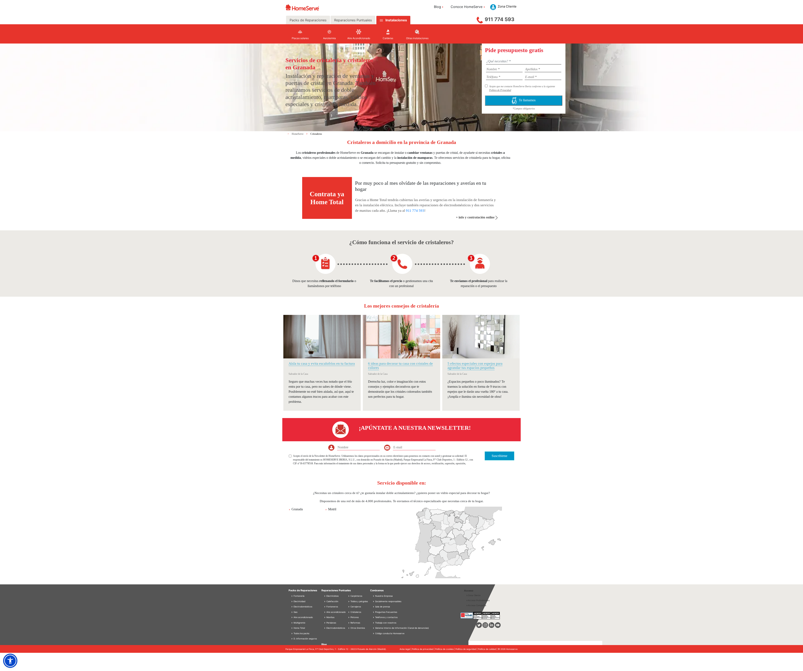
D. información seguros (305, 638)
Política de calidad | (488, 649)
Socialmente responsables (388, 601)
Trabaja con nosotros (385, 622)
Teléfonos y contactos (386, 617)
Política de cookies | (445, 649)
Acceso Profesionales (479, 600)
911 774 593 (499, 19)
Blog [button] (437, 7)
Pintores (354, 617)
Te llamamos (527, 100)
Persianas (331, 622)
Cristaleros (316, 133)
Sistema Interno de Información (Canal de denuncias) (402, 628)
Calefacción (332, 601)
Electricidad (299, 601)
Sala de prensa (382, 606)
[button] (10, 661)
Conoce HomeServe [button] (466, 7)
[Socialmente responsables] (374, 601)
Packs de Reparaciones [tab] (308, 20)
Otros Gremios (357, 628)
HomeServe (298, 133)
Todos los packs (301, 633)
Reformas (355, 622)
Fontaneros (332, 606)
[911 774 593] (479, 19)
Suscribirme (499, 456)
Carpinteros (356, 596)
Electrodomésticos (302, 606)
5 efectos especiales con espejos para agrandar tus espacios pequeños (475, 366)
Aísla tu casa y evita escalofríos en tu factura (322, 364)
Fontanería (298, 596)
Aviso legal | (406, 649)
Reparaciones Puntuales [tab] (353, 20)
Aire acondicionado (303, 617)
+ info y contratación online (475, 217)
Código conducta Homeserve (389, 633)
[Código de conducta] (374, 633)
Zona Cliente (474, 595)
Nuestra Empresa (384, 596)
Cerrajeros (355, 606)
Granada (297, 509)
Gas (295, 612)
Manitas (330, 617)
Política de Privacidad (500, 90)
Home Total (299, 628)
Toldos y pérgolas (359, 601)
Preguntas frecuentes (386, 612)
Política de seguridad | (466, 649)
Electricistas (332, 596)
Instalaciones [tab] (396, 20)
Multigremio (299, 622)
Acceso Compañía (477, 605)
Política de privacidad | (423, 649)
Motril (332, 509)
